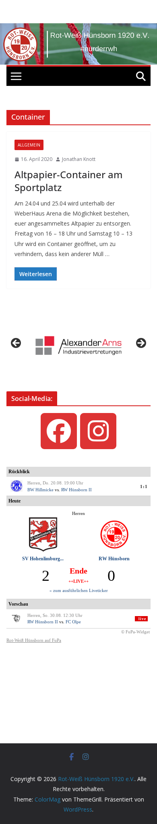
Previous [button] (16, 344)
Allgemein (29, 145)
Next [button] (140, 344)
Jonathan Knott (78, 159)
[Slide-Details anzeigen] (78, 345)
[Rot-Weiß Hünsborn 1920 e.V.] (78, 28)
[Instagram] (98, 431)
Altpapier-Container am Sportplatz (68, 180)
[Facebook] (59, 431)
